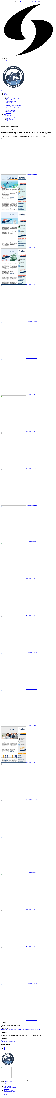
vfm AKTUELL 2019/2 (31, 652)
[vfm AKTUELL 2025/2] (13, 211)
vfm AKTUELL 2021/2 (31, 505)
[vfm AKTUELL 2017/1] (13, 799)
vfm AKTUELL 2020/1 (31, 615)
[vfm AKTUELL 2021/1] (13, 542)
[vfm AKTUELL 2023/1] (13, 394)
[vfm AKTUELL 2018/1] (13, 725)
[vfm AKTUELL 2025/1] (13, 247)
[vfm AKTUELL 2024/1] (13, 321)
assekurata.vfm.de (9, 1081)
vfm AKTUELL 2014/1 (31, 1020)
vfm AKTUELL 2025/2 (31, 211)
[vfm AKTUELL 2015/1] (13, 946)
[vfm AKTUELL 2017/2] (13, 762)
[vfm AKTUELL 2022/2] (13, 431)
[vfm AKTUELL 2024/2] (13, 284)
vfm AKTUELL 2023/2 (31, 358)
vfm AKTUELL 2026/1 (31, 174)
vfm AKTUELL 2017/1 (31, 799)
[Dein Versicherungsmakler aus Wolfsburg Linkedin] (4, 1049)
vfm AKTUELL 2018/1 (31, 725)
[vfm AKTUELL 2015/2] (13, 909)
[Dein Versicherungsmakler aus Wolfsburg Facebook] (4, 1048)
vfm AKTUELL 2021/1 (31, 542)
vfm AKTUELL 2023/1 (31, 394)
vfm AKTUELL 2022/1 (31, 468)
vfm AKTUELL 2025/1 (31, 247)
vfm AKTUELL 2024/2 (31, 284)
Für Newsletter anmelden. (9, 1041)
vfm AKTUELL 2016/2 (31, 836)
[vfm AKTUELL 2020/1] (13, 615)
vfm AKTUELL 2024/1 (31, 321)
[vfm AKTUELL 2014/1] (13, 1020)
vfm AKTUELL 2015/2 (31, 909)
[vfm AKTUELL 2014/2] (13, 983)
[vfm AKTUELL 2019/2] (13, 652)
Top (1, 1096)
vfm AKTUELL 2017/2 (31, 762)
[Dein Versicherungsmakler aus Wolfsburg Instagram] (4, 1047)
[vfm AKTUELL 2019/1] (13, 689)
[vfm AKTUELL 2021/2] (13, 505)
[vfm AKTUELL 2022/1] (13, 468)
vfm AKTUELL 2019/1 (31, 689)
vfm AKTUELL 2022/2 (31, 431)
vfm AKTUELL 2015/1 (31, 946)
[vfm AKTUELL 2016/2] (13, 836)
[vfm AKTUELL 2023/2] (13, 358)
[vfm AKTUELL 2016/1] (13, 872)
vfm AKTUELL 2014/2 (31, 983)
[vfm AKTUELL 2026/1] (13, 174)
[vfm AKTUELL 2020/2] (13, 578)
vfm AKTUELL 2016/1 (31, 872)
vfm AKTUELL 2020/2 (31, 578)
